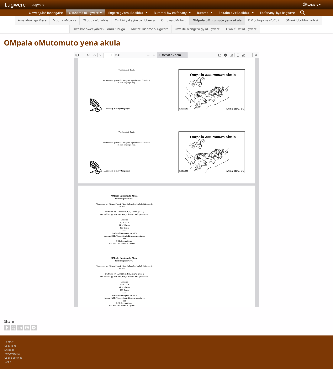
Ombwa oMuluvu (173, 20)
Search (302, 12)
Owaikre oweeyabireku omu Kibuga (99, 29)
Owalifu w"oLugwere (241, 29)
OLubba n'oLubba (95, 20)
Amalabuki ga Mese (32, 20)
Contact (8, 342)
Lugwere (15, 4)
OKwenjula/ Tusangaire (46, 13)
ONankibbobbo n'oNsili (302, 20)
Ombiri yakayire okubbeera (135, 20)
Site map (9, 349)
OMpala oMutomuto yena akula (217, 20)
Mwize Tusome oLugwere (149, 29)
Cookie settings (13, 357)
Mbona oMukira (64, 20)
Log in (8, 361)
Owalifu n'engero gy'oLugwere (197, 29)
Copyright (10, 345)
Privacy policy (12, 353)
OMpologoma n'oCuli (263, 20)
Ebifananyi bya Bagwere (277, 13)
